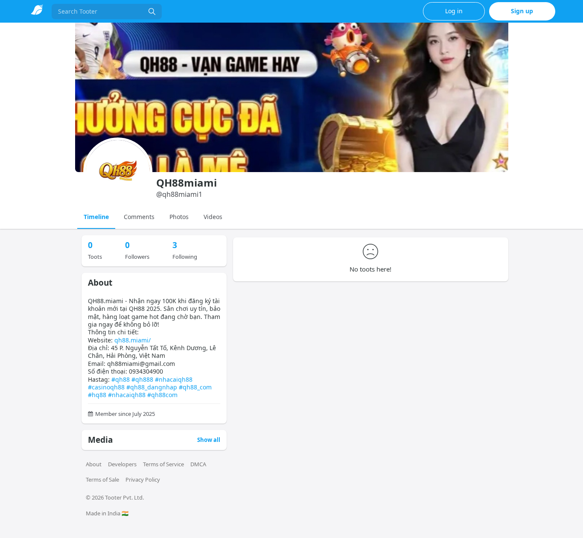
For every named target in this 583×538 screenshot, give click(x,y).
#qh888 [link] (142, 379)
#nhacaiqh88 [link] (173, 379)
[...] (152, 11)
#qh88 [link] (120, 379)
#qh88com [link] (162, 395)
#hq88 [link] (97, 395)
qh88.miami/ (132, 340)
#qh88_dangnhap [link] (151, 387)
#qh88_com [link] (195, 387)
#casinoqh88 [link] (106, 387)
